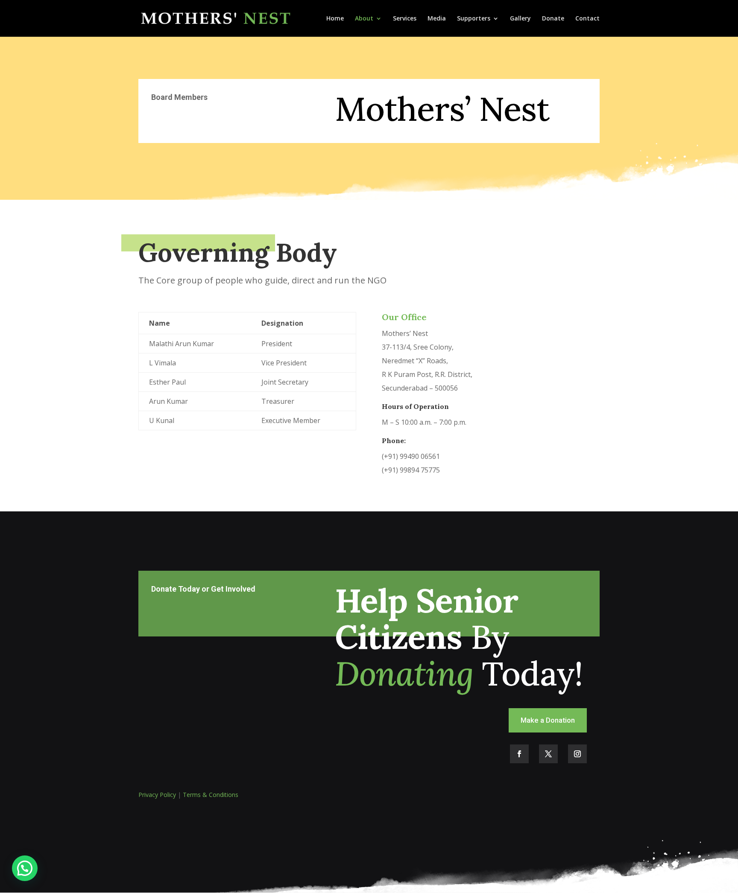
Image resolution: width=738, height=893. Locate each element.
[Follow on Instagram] (577, 753)
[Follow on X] (548, 753)
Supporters (473, 18)
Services (404, 18)
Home (335, 18)
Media (437, 18)
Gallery (520, 18)
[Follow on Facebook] (519, 753)
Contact (587, 18)
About (364, 18)
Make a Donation (548, 720)
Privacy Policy (157, 795)
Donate (553, 18)
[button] (25, 868)
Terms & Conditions (210, 795)
